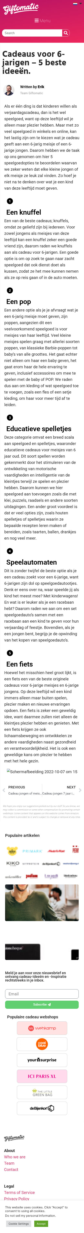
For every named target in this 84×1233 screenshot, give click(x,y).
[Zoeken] (66, 33)
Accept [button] (41, 1223)
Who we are (14, 1156)
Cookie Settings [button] (19, 1223)
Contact (11, 1169)
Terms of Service (19, 1192)
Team (9, 1163)
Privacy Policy (16, 1198)
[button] (42, 20)
